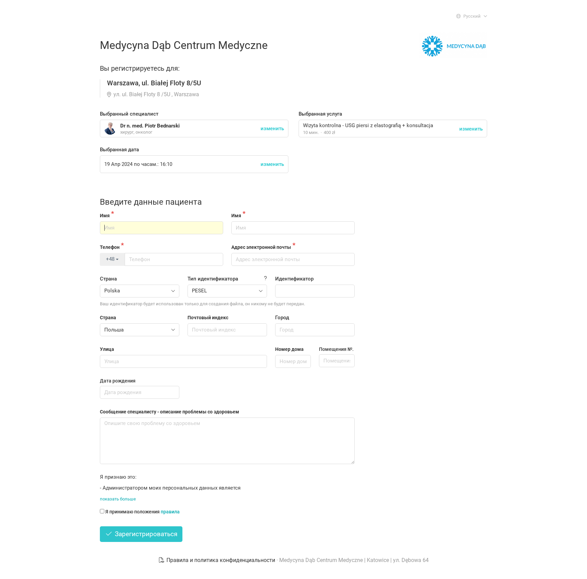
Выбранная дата (119, 150)
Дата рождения (118, 381)
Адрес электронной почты (261, 247)
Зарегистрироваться (145, 534)
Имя (105, 215)
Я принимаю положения (142, 511)
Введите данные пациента (151, 202)
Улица (107, 349)
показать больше (118, 498)
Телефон (110, 247)
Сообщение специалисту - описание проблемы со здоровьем (169, 411)
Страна (108, 279)
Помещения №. (336, 349)
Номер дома (289, 349)
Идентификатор (294, 279)
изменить (471, 129)
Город (282, 317)
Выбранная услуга (320, 114)
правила (170, 511)
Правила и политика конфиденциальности (221, 560)
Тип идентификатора (213, 279)
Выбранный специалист (129, 114)
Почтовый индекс (208, 317)
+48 (111, 259)
